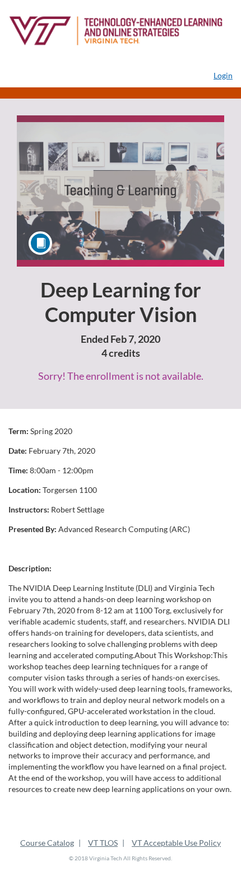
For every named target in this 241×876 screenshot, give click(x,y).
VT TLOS (103, 842)
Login (223, 75)
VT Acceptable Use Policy (176, 842)
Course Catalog (47, 842)
